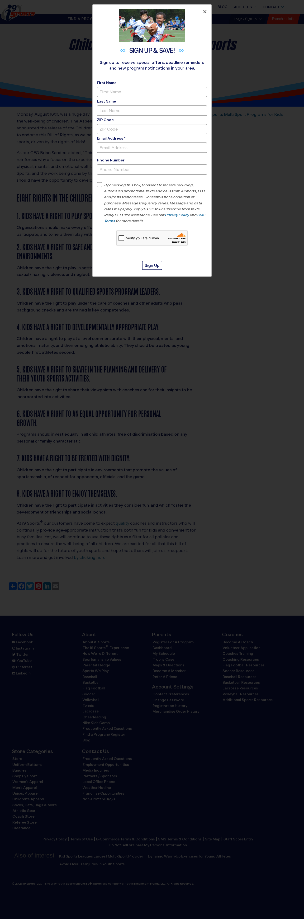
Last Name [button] (106, 101)
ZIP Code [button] (105, 120)
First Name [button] (107, 82)
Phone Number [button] (111, 160)
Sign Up (152, 265)
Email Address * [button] (111, 138)
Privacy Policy (177, 215)
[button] (155, 203)
